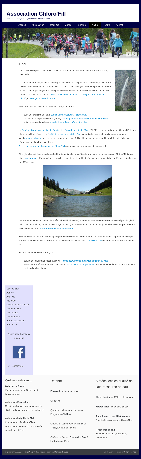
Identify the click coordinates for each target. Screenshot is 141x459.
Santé (107, 25)
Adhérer (10, 293)
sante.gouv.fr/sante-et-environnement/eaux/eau (85, 118)
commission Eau (94, 240)
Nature (95, 25)
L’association (12, 289)
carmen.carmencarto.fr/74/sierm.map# (69, 115)
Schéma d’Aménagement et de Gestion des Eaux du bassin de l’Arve (55, 130)
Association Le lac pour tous (80, 264)
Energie (82, 25)
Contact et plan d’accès (17, 304)
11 (81, 55)
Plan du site (12, 324)
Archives (10, 297)
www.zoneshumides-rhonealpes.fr (56, 228)
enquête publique (32, 138)
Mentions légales (61, 452)
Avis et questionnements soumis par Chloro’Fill (42, 146)
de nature (59, 391)
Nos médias (12, 312)
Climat (119, 25)
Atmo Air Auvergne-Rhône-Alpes (113, 416)
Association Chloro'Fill (36, 14)
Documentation (13, 308)
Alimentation (38, 25)
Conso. (68, 25)
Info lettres (11, 301)
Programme (60, 414)
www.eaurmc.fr (31, 158)
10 (79, 55)
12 (84, 55)
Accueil (22, 25)
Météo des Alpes (104, 397)
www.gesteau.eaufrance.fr (42, 98)
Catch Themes (130, 452)
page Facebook (22, 334)
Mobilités (54, 25)
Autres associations (16, 320)
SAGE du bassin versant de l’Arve (64, 134)
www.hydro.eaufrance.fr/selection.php (68, 122)
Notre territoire (13, 316)
